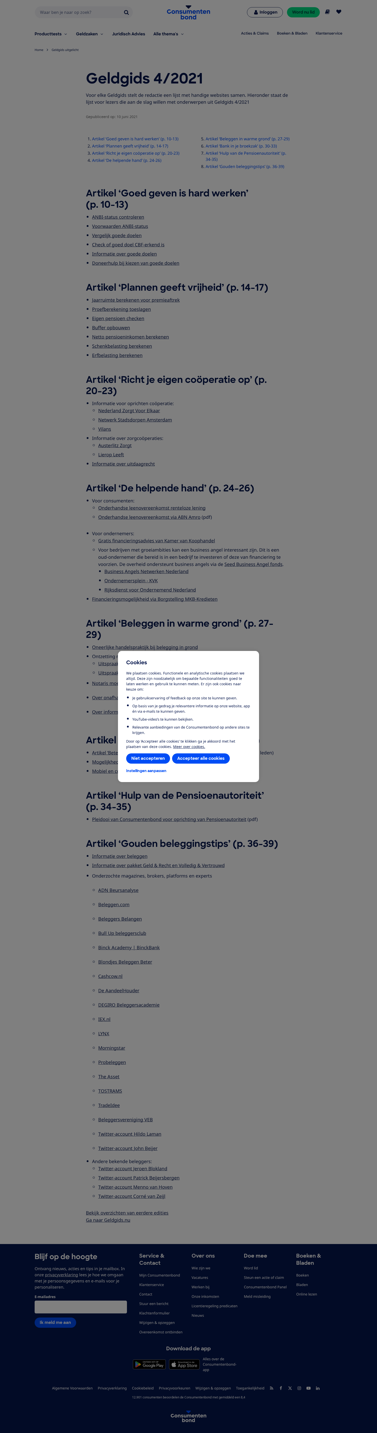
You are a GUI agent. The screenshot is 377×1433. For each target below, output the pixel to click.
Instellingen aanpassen (146, 770)
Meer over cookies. (189, 746)
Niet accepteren (148, 758)
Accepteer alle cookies (201, 758)
